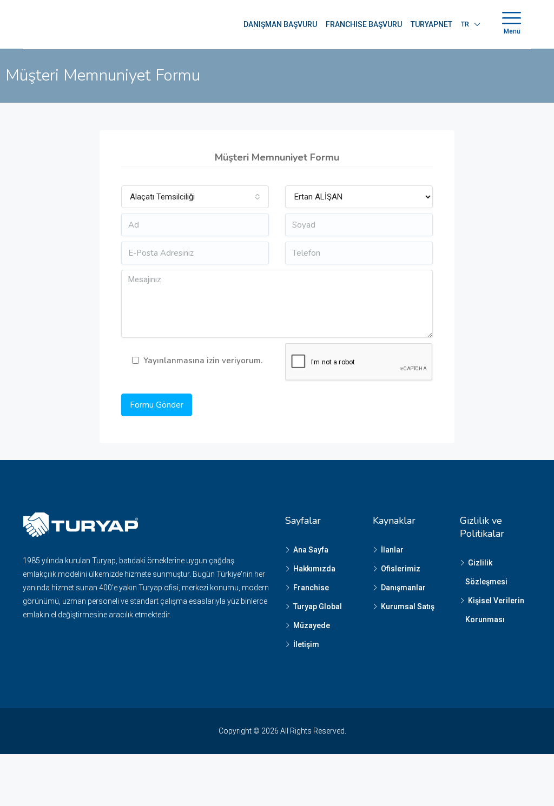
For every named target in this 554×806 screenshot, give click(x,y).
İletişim (306, 644)
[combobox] (195, 196)
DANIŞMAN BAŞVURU (280, 24)
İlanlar (392, 549)
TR (465, 24)
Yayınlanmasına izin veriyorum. (202, 360)
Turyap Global (317, 606)
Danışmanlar (403, 587)
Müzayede (311, 625)
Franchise (311, 587)
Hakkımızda (314, 568)
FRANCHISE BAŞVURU (364, 24)
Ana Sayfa (310, 549)
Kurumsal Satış (407, 606)
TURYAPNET (431, 24)
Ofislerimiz (400, 568)
